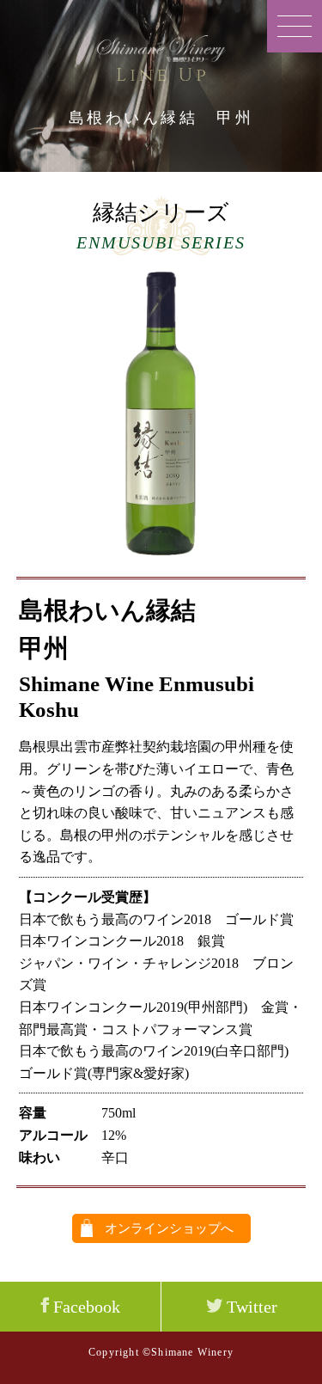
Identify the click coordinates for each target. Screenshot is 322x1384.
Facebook (84, 1306)
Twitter (249, 1306)
